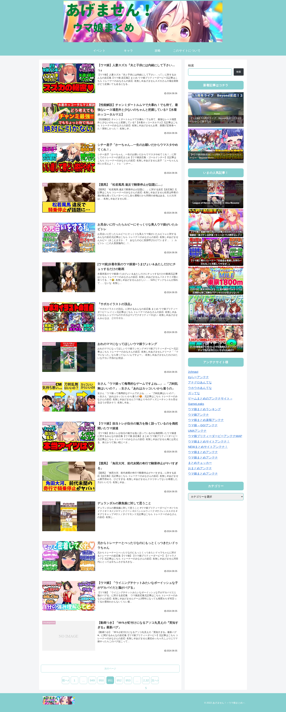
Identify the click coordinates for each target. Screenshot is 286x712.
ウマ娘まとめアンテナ (203, 452)
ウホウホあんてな (200, 388)
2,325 (146, 681)
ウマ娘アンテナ (198, 414)
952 (119, 680)
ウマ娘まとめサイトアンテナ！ (209, 441)
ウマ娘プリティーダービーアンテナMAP (215, 436)
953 (128, 680)
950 (101, 680)
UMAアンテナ (197, 430)
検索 (191, 65)
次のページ (110, 668)
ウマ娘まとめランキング (204, 409)
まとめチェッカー (200, 463)
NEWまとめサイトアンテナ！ (208, 446)
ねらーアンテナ (198, 377)
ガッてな (194, 393)
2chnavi (193, 372)
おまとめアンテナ (200, 468)
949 (92, 680)
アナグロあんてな (200, 382)
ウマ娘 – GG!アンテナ (203, 425)
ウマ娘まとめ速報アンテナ (206, 420)
